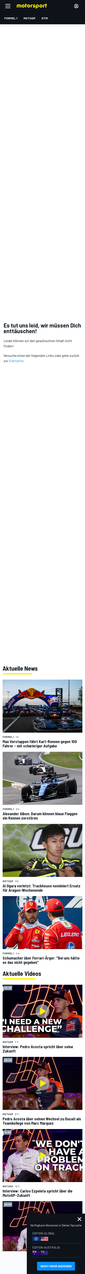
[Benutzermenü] (76, 6)
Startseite (16, 361)
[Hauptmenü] (7, 6)
